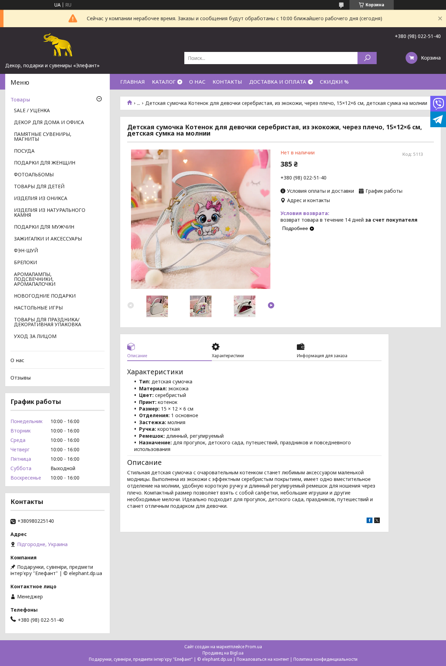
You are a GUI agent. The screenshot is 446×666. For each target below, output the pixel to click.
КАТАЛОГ (164, 81)
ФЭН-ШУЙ (26, 251)
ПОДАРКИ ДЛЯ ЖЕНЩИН (44, 163)
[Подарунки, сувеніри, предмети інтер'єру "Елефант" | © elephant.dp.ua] (57, 44)
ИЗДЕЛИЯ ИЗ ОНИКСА (40, 198)
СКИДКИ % (334, 81)
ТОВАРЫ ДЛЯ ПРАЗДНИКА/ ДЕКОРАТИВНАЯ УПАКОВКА (47, 322)
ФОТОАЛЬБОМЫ (34, 175)
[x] (377, 521)
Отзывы (20, 377)
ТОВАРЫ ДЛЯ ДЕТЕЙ (39, 187)
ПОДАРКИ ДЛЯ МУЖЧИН (44, 227)
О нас (17, 360)
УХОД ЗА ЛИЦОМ (35, 336)
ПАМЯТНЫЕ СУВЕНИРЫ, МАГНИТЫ (42, 137)
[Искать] (367, 58)
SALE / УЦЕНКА (32, 111)
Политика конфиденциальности (325, 659)
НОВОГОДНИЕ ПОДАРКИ (45, 296)
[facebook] (369, 521)
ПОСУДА (24, 151)
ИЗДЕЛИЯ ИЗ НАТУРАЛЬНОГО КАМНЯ (49, 213)
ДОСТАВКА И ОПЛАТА (277, 81)
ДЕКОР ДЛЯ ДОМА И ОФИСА (49, 122)
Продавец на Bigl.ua (223, 653)
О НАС (197, 81)
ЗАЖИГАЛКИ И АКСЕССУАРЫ (48, 239)
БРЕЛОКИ (25, 263)
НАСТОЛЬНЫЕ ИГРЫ (38, 308)
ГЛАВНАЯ (132, 81)
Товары (20, 99)
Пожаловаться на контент (263, 659)
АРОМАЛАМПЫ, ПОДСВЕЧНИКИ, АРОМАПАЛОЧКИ (34, 279)
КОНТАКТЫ (227, 81)
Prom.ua (253, 647)
